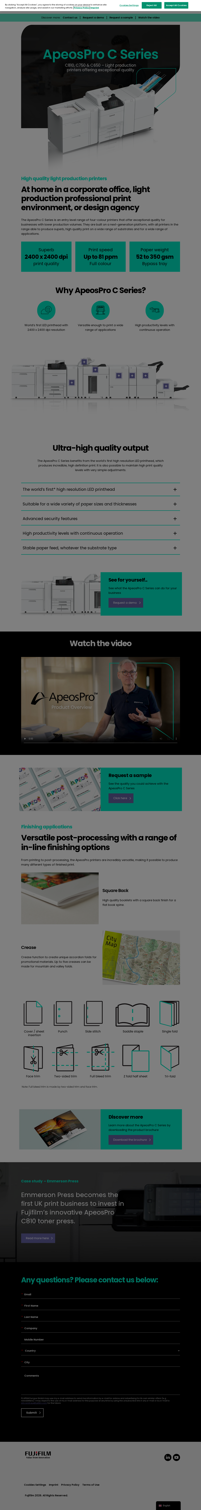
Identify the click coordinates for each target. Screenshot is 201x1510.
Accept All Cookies (176, 5)
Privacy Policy (82, 7)
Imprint (94, 7)
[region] (100, 5)
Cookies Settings (129, 5)
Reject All (151, 5)
